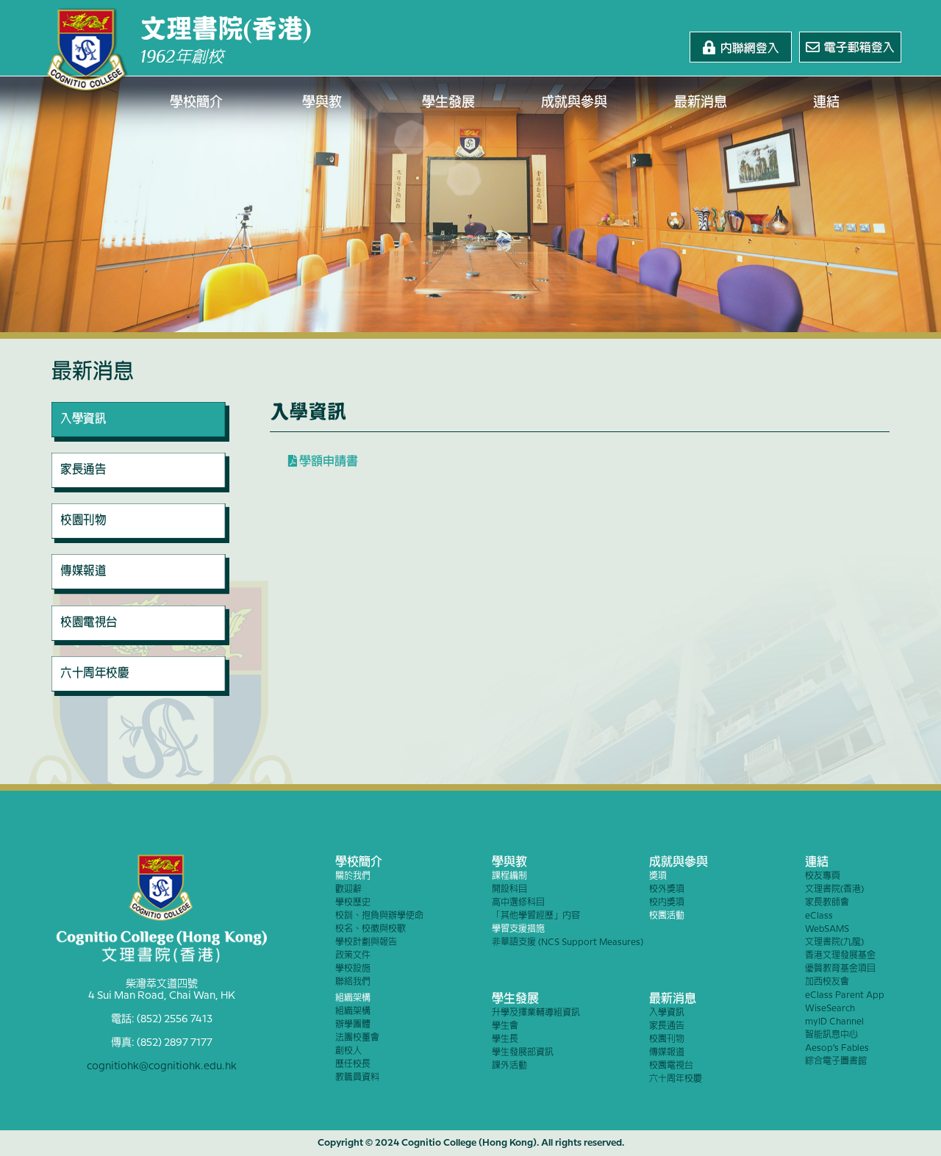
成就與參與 (574, 102)
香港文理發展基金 (840, 956)
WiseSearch (830, 1009)
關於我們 (353, 876)
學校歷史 (353, 903)
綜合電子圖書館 (836, 1062)
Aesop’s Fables (837, 1048)
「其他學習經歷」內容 (536, 916)
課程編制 (509, 876)
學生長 (505, 1039)
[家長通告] (140, 489)
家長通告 (666, 1026)
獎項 (658, 876)
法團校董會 (357, 1038)
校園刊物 (666, 1039)
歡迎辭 (348, 890)
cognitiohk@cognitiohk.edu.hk (162, 1066)
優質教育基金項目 (840, 969)
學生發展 (448, 102)
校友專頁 (822, 876)
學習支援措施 (518, 929)
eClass (819, 916)
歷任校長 (353, 1064)
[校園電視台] (140, 641)
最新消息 (700, 102)
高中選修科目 (518, 903)
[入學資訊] (140, 438)
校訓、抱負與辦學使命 (379, 916)
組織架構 (353, 998)
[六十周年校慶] (140, 692)
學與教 (322, 102)
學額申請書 (327, 461)
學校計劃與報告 (366, 942)
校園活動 (666, 916)
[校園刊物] (140, 539)
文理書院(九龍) (834, 942)
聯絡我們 (353, 982)
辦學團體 (353, 1025)
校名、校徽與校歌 (370, 929)
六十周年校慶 (675, 1079)
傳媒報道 (666, 1053)
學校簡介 (196, 102)
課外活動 (509, 1066)
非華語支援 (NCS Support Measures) (567, 942)
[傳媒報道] (140, 591)
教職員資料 (357, 1078)
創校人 (348, 1051)
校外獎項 (666, 890)
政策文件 (353, 956)
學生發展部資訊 (523, 1053)
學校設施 (353, 969)
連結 (826, 102)
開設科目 (509, 890)
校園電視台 (671, 1066)
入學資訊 (666, 1013)
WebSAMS (827, 929)
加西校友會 (827, 982)
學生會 (505, 1026)
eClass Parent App (844, 995)
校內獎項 (666, 903)
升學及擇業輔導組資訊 (536, 1013)
